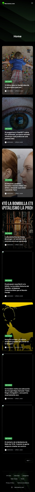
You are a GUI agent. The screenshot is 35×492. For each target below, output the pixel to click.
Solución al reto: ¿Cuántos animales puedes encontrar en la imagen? (17, 341)
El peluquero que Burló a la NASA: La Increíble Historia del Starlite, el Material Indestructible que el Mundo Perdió (17, 288)
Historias (8, 81)
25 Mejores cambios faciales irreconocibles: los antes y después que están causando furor (15, 187)
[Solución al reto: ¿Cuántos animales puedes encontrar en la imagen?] (17, 326)
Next (28, 460)
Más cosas (14, 479)
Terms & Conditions (23, 483)
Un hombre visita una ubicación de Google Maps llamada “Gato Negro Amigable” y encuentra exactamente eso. (17, 392)
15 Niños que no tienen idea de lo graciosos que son (17, 86)
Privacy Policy (10, 483)
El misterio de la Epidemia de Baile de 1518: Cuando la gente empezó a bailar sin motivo (17, 444)
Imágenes (26, 475)
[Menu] (32, 3)
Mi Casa (8, 475)
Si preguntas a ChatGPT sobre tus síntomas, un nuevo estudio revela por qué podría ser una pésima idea (17, 135)
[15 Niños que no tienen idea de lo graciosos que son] (17, 70)
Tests (22, 479)
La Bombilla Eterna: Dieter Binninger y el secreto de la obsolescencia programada (16, 239)
